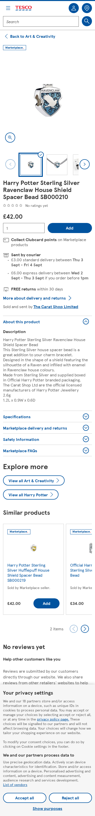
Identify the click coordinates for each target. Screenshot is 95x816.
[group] (33, 570)
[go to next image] (85, 164)
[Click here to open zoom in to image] (10, 138)
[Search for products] (87, 21)
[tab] (30, 165)
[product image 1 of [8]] (47, 100)
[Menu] (8, 8)
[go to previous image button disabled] (10, 164)
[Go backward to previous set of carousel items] (74, 629)
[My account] (74, 8)
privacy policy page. (53, 719)
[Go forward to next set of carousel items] (85, 629)
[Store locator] (87, 8)
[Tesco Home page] (23, 8)
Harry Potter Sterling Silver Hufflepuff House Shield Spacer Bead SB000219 (28, 572)
